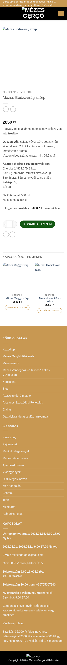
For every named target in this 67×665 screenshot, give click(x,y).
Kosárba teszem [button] (17, 307)
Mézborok (9, 506)
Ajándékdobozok (13, 465)
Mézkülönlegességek (16, 451)
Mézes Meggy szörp (17, 298)
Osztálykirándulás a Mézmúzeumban (26, 416)
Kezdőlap (9, 92)
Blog (6, 388)
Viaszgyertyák (12, 472)
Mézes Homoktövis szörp (50, 300)
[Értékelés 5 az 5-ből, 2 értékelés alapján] (33, 116)
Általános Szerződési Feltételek (23, 402)
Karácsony (9, 437)
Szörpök (25, 92)
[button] (5, 13)
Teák (6, 499)
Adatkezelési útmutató (17, 395)
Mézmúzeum (11, 363)
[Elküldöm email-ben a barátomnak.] (12, 234)
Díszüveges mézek (15, 479)
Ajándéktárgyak (13, 513)
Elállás (7, 409)
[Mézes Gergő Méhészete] (33, 13)
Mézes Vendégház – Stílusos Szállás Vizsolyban (26, 372)
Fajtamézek (10, 444)
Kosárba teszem (37, 224)
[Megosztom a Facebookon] (6, 234)
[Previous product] (13, 109)
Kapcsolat (9, 381)
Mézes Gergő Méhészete (18, 356)
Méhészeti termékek (15, 458)
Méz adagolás (12, 485)
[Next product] (6, 109)
